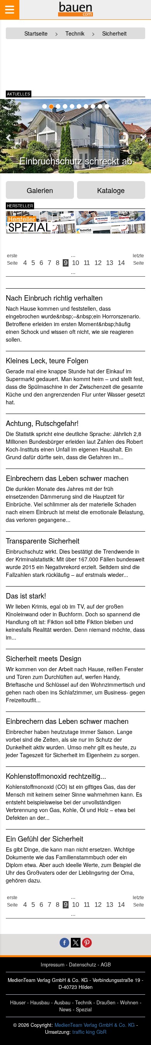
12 (97, 263)
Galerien (40, 190)
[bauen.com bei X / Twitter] (76, 941)
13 (109, 263)
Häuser (18, 1002)
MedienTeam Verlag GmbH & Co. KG (95, 1024)
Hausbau (40, 1002)
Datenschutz (82, 964)
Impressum (52, 964)
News (65, 1009)
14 (121, 263)
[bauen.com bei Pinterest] (87, 941)
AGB (106, 964)
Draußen (105, 1002)
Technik (83, 1002)
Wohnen (129, 1002)
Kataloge (111, 190)
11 (87, 263)
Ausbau (62, 1002)
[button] (9, 137)
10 (75, 263)
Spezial (84, 1009)
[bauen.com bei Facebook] (64, 941)
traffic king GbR (89, 1031)
